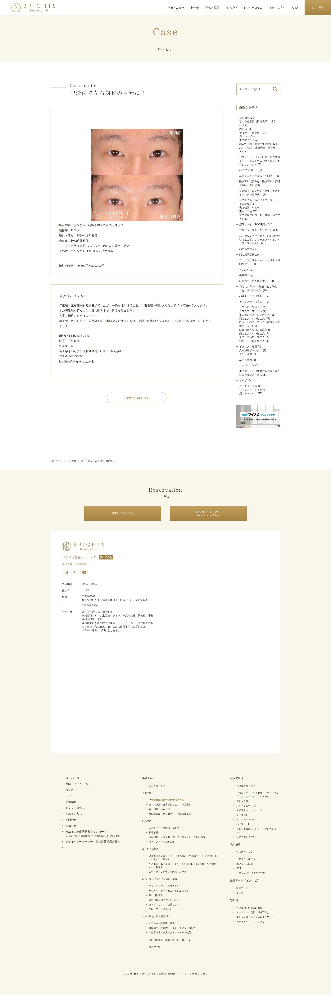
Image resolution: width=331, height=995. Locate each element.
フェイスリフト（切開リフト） (165, 904)
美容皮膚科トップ (245, 785)
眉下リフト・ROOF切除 (253, 224)
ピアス (239, 892)
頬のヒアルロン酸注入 (252, 333)
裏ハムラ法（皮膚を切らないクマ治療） (170, 804)
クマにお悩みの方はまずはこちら (166, 800)
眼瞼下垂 (153, 832)
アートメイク (247, 386)
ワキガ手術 (155, 947)
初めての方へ (277, 7)
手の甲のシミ (247, 140)
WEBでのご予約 (123, 513)
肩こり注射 (245, 354)
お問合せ (71, 819)
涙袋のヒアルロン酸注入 (253, 329)
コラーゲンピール (245, 836)
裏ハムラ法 (245, 211)
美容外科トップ (157, 785)
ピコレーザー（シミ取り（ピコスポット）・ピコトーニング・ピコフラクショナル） (259, 161)
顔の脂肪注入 (247, 249)
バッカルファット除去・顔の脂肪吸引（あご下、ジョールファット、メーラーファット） (259, 239)
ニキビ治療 (245, 359)
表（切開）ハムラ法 (159, 809)
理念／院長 (212, 7)
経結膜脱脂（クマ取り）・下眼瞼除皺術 (170, 813)
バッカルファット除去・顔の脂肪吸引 (169, 890)
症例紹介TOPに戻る (136, 397)
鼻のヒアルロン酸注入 (252, 337)
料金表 (195, 7)
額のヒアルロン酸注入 (252, 318)
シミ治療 (244, 117)
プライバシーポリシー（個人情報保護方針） (93, 841)
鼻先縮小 (244, 269)
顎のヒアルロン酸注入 (252, 341)
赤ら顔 (243, 128)
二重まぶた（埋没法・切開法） (257, 175)
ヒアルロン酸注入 (249, 307)
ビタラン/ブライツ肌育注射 (250, 873)
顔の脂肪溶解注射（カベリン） (165, 900)
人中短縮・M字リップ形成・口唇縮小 (168, 872)
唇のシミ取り (243, 801)
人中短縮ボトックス (250, 350)
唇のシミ (244, 136)
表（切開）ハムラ (249, 207)
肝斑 (241, 125)
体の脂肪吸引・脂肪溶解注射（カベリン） (171, 939)
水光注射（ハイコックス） (250, 810)
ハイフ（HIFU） (248, 170)
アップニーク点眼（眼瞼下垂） (252, 912)
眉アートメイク (248, 393)
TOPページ (56, 460)
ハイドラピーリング (247, 805)
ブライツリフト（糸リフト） (255, 230)
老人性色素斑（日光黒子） (254, 121)
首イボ (243, 380)
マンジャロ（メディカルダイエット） (256, 917)
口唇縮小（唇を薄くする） (254, 281)
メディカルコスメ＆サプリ (250, 921)
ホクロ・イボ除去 (245, 819)
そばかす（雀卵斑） (250, 132)
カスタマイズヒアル (250, 311)
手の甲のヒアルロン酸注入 (254, 314)
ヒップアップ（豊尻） (252, 301)
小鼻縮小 (244, 275)
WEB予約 (317, 8)
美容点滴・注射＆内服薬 (249, 907)
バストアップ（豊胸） (252, 295)
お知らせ (71, 825)
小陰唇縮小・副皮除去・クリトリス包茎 (170, 932)
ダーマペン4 (243, 815)
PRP (238, 868)
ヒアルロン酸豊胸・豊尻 (162, 923)
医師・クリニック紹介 (79, 784)
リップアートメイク (250, 389)
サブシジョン (247, 365)
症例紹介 (231, 7)
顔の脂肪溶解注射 (249, 254)
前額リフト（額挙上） (160, 909)
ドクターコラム (253, 7)
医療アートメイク (245, 888)
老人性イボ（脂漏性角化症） (255, 143)
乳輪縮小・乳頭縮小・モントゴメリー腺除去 (172, 928)
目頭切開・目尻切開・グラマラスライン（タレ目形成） (178, 837)
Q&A (295, 7)
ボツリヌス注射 (248, 346)
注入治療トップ (244, 852)
